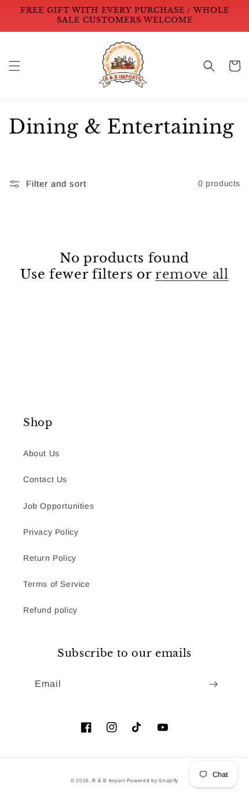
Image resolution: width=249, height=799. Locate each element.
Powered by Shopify (153, 780)
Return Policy (49, 558)
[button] (14, 66)
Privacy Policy (50, 532)
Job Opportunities (58, 506)
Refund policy (50, 610)
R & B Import (109, 780)
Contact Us (45, 479)
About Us (41, 453)
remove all (192, 274)
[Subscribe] (213, 684)
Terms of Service (56, 584)
